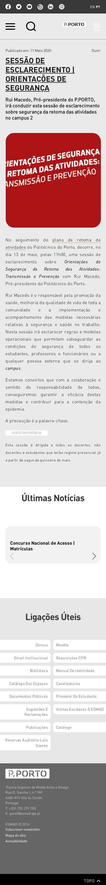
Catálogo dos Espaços (28, 683)
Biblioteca (39, 670)
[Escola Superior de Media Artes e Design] (82, 26)
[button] (94, 556)
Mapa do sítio (15, 835)
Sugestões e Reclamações (36, 712)
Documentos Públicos (28, 696)
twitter (18, 6)
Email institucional (31, 657)
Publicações (37, 727)
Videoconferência (26, 433)
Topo (90, 880)
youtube (29, 6)
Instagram (61, 6)
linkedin (50, 6)
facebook (8, 6)
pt (98, 7)
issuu (40, 6)
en (92, 7)
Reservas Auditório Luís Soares (26, 742)
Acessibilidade (16, 841)
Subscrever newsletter (22, 829)
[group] (53, 545)
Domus (42, 644)
